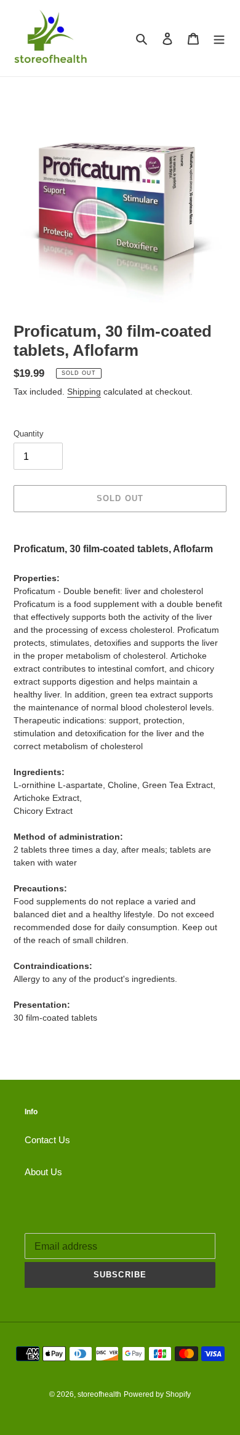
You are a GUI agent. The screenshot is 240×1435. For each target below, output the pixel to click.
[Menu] (219, 38)
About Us (43, 1172)
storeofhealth (99, 1394)
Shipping (84, 391)
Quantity (29, 433)
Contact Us (47, 1140)
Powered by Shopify (157, 1394)
